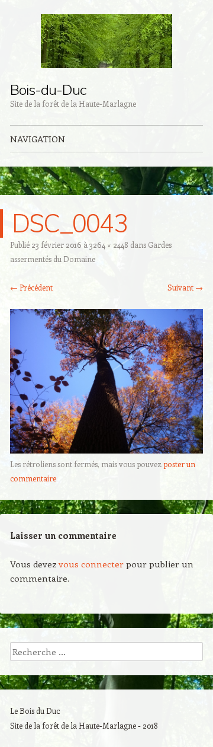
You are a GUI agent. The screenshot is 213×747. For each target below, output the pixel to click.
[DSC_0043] (106, 450)
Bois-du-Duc (48, 89)
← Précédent (31, 287)
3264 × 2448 (108, 245)
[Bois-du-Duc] (106, 41)
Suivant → (185, 287)
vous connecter (91, 564)
